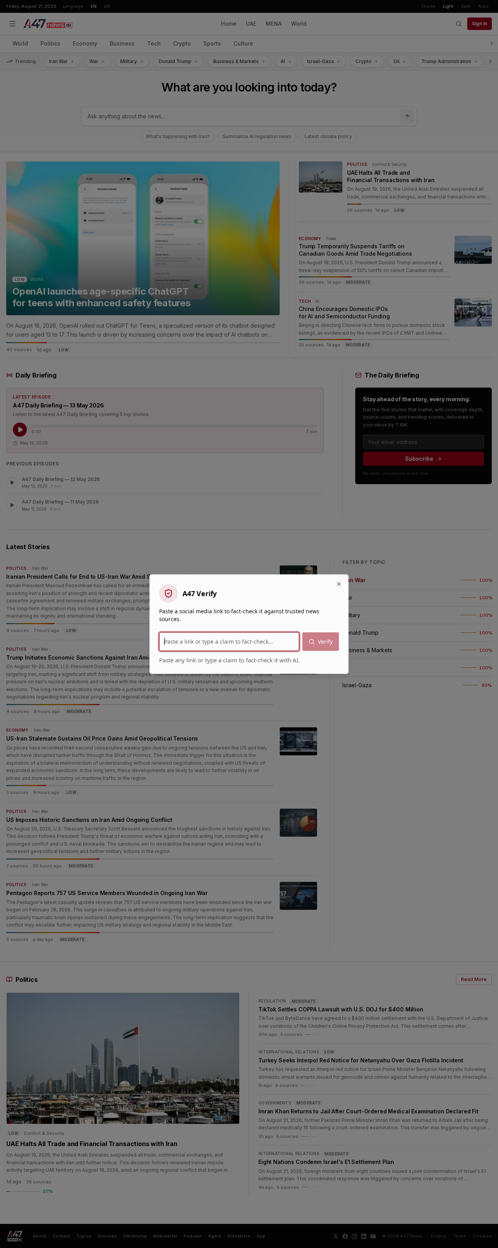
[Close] (339, 584)
